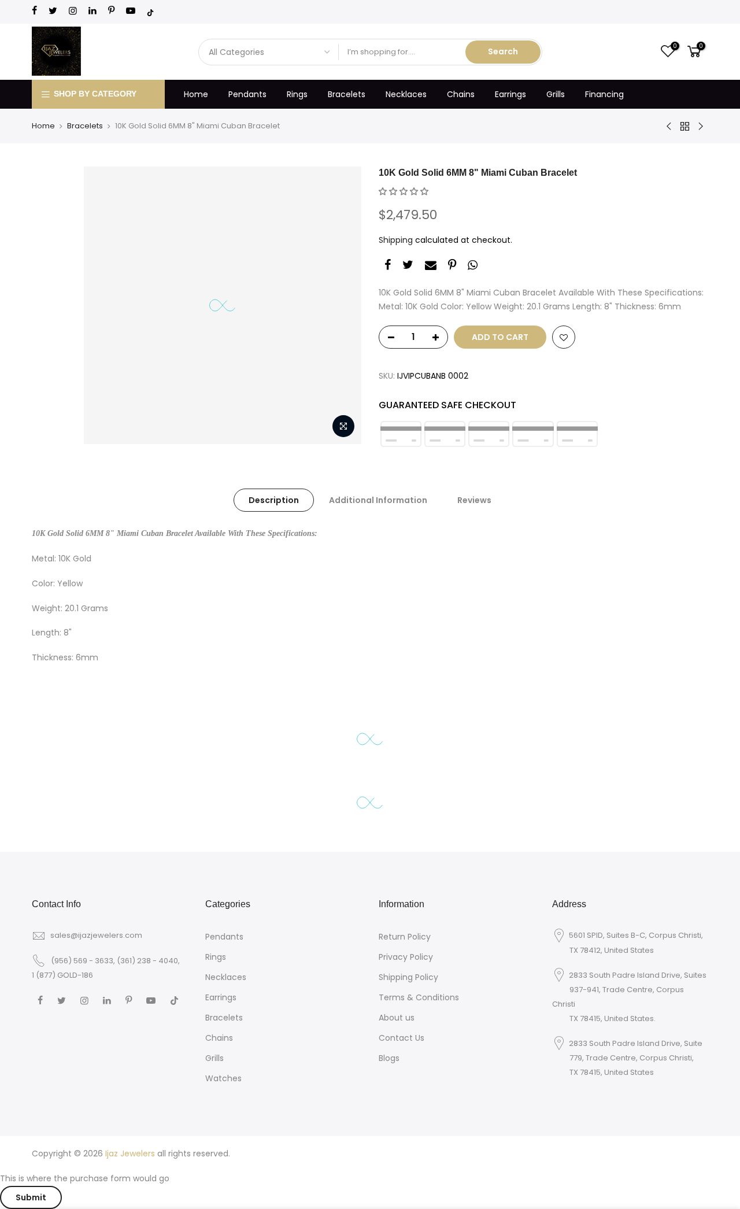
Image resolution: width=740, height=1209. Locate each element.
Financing (604, 94)
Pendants (247, 94)
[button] (403, 191)
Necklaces (406, 94)
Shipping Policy (408, 977)
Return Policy (405, 936)
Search (503, 51)
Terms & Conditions (419, 997)
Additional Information (378, 500)
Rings (297, 94)
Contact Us (401, 1038)
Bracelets (346, 94)
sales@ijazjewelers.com (96, 935)
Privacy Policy (406, 957)
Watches (223, 1078)
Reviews (474, 500)
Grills (555, 94)
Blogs (389, 1058)
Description (274, 500)
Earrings (510, 94)
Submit (31, 1197)
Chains (461, 94)
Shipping (396, 240)
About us (397, 1017)
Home (196, 94)
